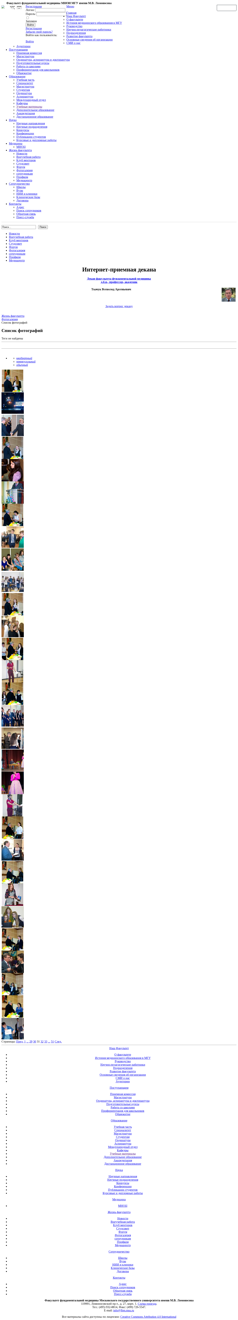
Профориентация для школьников (38, 69)
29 (30, 1041)
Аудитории (23, 46)
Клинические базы (28, 197)
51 (52, 1041)
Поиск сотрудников (28, 210)
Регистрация (34, 28)
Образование (17, 76)
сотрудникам (24, 173)
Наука (13, 120)
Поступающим (18, 49)
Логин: (30, 10)
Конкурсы (22, 130)
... (27, 1041)
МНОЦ (21, 146)
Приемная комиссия (29, 53)
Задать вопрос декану (119, 306)
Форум (20, 167)
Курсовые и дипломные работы (36, 140)
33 (45, 1041)
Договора (22, 200)
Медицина (15, 143)
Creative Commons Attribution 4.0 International (148, 1316)
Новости (21, 153)
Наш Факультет (76, 16)
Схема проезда (147, 1303)
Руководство (74, 26)
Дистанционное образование (34, 116)
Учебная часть (25, 79)
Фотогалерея (24, 170)
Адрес (20, 207)
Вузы (19, 190)
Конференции (25, 133)
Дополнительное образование (35, 110)
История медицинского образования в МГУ (94, 22)
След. (58, 1041)
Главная (71, 12)
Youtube (19, 7)
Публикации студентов (31, 136)
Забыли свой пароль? (39, 31)
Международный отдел (31, 99)
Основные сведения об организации (89, 39)
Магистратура (25, 56)
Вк (13, 7)
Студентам (23, 89)
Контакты (15, 203)
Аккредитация (25, 113)
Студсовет (22, 163)
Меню (70, 6)
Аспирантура (24, 96)
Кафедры (22, 103)
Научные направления (30, 123)
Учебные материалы (29, 106)
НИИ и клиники (26, 193)
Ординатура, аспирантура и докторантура (43, 59)
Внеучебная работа (28, 156)
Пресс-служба (25, 217)
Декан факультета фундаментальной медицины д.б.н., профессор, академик (119, 280)
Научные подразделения (31, 126)
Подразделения (76, 32)
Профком (22, 177)
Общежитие (24, 73)
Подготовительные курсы (32, 63)
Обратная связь (226, 7)
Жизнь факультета (20, 150)
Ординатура (24, 93)
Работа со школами (28, 66)
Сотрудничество (19, 183)
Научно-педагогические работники (88, 29)
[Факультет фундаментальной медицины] (2, 6)
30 (34, 1041)
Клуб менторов (26, 160)
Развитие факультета (79, 36)
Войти (30, 41)
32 (42, 1041)
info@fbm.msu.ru (123, 1310)
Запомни (31, 21)
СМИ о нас (73, 43)
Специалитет (24, 83)
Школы (21, 187)
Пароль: (31, 13)
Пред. (19, 1041)
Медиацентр (24, 180)
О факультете (74, 19)
